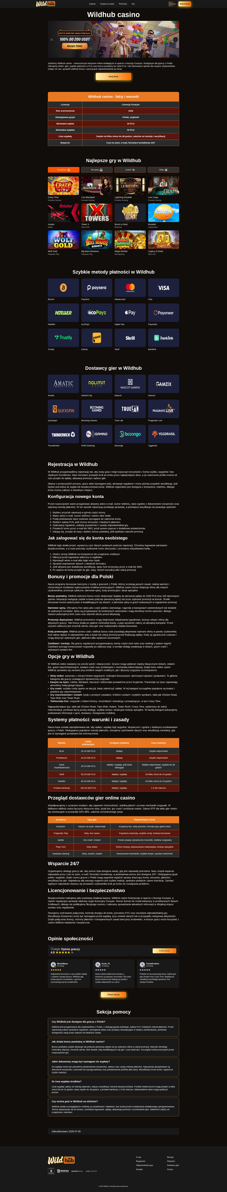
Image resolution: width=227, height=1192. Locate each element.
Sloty (161, 170)
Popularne (61, 170)
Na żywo (95, 170)
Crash (128, 170)
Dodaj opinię (164, 951)
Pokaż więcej (113, 995)
